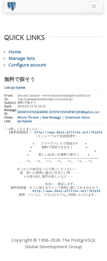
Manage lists (22, 58)
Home (15, 51)
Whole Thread (28, 117)
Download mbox (77, 117)
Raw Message (51, 117)
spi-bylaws (18, 87)
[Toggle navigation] (94, 6)
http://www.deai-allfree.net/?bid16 (68, 132)
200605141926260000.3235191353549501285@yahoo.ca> (58, 112)
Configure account (27, 65)
